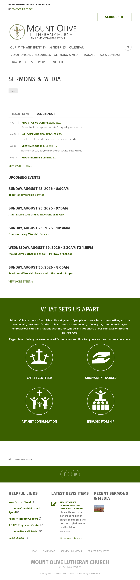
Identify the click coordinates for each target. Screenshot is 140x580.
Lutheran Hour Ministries (24, 531)
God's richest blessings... (39, 157)
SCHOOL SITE (114, 17)
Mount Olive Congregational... (42, 122)
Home (10, 459)
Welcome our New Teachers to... (43, 134)
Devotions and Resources (30, 55)
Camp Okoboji (17, 537)
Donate (89, 55)
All (13, 90)
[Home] (55, 31)
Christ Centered (39, 378)
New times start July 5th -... (39, 146)
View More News (20, 165)
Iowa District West (20, 502)
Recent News (22, 113)
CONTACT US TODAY (22, 9)
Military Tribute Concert (23, 518)
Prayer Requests (98, 551)
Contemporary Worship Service (29, 234)
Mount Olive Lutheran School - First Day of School (40, 253)
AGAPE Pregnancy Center (24, 525)
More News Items (70, 538)
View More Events (20, 281)
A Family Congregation (39, 421)
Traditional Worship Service (26, 194)
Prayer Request (22, 62)
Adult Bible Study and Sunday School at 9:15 (36, 214)
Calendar (76, 47)
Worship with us (51, 62)
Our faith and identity (28, 47)
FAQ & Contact (110, 55)
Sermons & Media (67, 55)
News (34, 551)
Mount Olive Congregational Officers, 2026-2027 (72, 505)
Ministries (58, 47)
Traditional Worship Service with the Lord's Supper (41, 273)
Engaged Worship (100, 421)
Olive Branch (46, 113)
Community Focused (101, 378)
